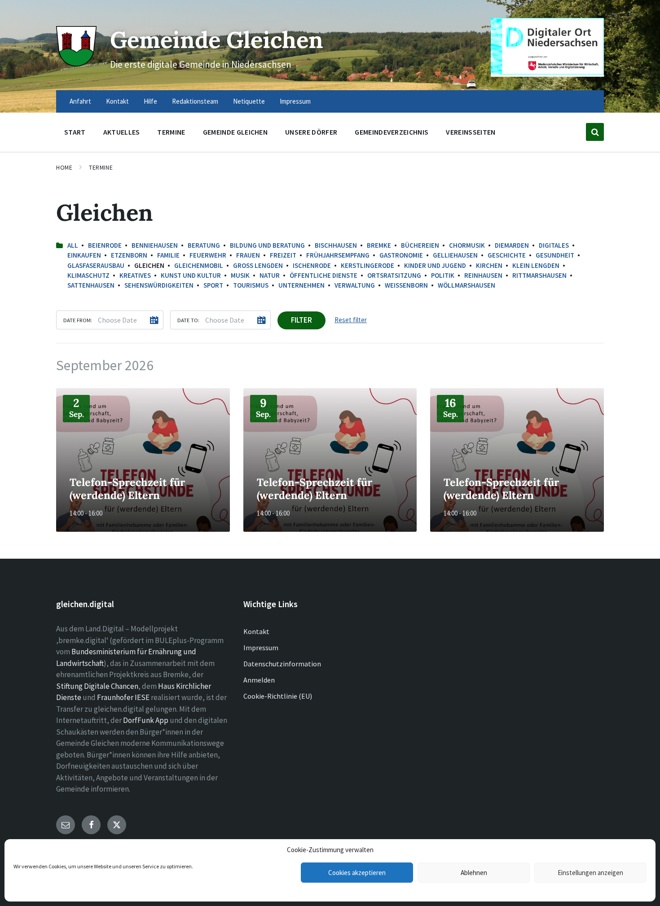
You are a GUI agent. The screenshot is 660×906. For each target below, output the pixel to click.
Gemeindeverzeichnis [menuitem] (391, 131)
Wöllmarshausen (466, 285)
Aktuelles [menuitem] (121, 131)
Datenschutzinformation (282, 663)
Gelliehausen (455, 255)
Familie (168, 255)
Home (64, 167)
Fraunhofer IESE (123, 697)
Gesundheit (555, 255)
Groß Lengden (258, 265)
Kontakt (256, 631)
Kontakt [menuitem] (117, 101)
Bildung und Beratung (267, 245)
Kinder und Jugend (435, 265)
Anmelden (259, 679)
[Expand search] (595, 132)
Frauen (248, 255)
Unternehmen (301, 285)
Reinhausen (483, 275)
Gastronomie (401, 255)
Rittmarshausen (539, 275)
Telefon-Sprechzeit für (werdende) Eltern (127, 488)
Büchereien (420, 245)
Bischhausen (336, 245)
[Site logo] (76, 64)
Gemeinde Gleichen (216, 39)
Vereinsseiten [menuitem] (470, 131)
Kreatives (135, 275)
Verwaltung (354, 285)
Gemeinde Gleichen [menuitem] (235, 131)
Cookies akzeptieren (357, 872)
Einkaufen (84, 255)
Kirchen (489, 265)
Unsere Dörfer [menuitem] (311, 131)
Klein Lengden (535, 265)
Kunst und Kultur (191, 275)
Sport (213, 285)
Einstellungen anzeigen (590, 872)
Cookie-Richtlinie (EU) (277, 696)
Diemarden (512, 245)
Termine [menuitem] (171, 131)
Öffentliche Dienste (323, 275)
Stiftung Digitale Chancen (97, 686)
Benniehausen (155, 245)
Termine (101, 167)
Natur (270, 275)
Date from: (77, 320)
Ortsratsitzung (394, 275)
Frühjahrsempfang (338, 255)
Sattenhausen (90, 285)
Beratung (204, 245)
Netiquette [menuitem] (249, 101)
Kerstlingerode (367, 265)
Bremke (379, 245)
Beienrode (105, 245)
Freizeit (283, 255)
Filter (301, 320)
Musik (240, 275)
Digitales (554, 245)
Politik (442, 275)
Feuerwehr (207, 255)
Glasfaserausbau (95, 265)
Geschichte (507, 255)
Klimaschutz (88, 275)
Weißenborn (406, 285)
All (72, 245)
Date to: (188, 320)
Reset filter (350, 319)
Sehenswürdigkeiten (159, 285)
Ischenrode (312, 265)
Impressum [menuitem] (295, 101)
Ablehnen (474, 872)
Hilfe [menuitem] (150, 101)
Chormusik (467, 245)
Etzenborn (129, 255)
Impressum (260, 647)
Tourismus (250, 285)
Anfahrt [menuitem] (80, 101)
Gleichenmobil (198, 265)
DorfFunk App (145, 720)
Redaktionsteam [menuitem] (195, 101)
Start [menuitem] (75, 131)
